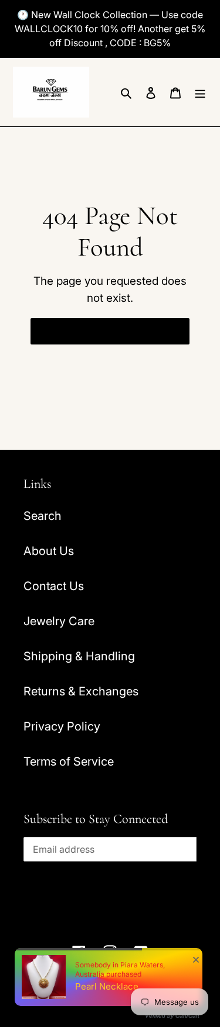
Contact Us (53, 586)
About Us (48, 551)
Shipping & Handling (79, 656)
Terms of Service (68, 761)
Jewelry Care (58, 621)
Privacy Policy (61, 726)
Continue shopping (101, 331)
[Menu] (200, 91)
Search (42, 516)
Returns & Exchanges (80, 691)
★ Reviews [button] (207, 526)
